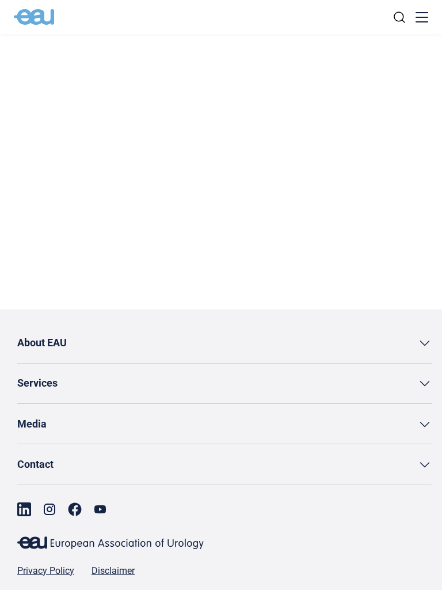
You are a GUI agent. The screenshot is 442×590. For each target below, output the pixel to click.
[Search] (399, 17)
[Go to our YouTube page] (100, 509)
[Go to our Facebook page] (75, 509)
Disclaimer (113, 571)
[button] (224, 343)
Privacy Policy (45, 571)
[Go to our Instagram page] (49, 509)
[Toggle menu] (422, 17)
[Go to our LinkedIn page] (24, 509)
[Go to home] (34, 17)
